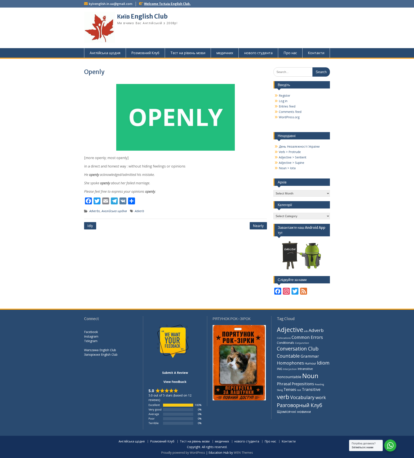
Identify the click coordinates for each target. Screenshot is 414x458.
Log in (283, 101)
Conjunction (302, 342)
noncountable (289, 376)
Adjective (290, 329)
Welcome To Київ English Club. (167, 4)
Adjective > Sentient (292, 157)
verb (283, 397)
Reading (319, 384)
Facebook (91, 332)
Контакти (316, 53)
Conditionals (285, 343)
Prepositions (303, 383)
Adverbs (94, 211)
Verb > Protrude (290, 152)
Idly (90, 225)
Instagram (91, 336)
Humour (310, 363)
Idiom (323, 363)
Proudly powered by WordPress (183, 452)
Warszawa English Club (100, 350)
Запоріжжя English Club (101, 354)
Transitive (311, 389)
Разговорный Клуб (299, 405)
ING (279, 369)
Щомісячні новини (294, 411)
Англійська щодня (105, 53)
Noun (310, 375)
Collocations (284, 338)
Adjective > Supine (291, 163)
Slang (280, 390)
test (299, 390)
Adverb (139, 211)
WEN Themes (243, 452)
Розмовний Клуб (145, 53)
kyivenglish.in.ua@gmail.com (110, 4)
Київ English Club (142, 16)
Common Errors (307, 337)
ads (306, 331)
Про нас (290, 53)
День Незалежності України (299, 146)
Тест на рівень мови (187, 53)
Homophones (290, 363)
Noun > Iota (287, 168)
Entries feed (287, 106)
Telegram (90, 341)
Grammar (310, 356)
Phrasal (284, 383)
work (320, 397)
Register (284, 95)
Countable (288, 356)
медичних (224, 53)
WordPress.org (289, 117)
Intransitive (305, 369)
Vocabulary (302, 397)
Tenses (290, 389)
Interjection (290, 369)
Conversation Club (297, 348)
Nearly (258, 225)
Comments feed (290, 112)
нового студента (258, 53)
